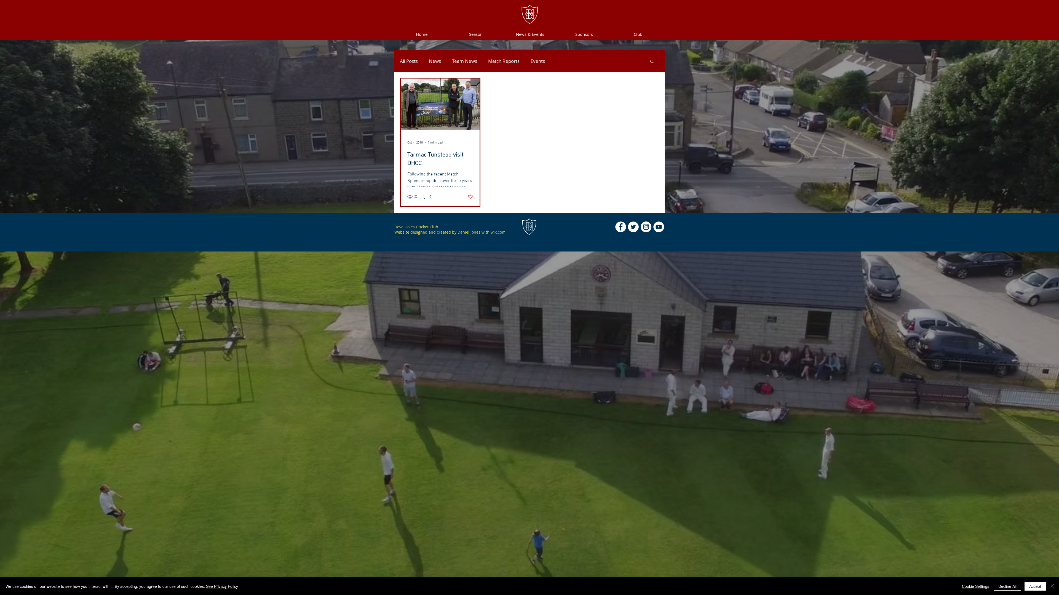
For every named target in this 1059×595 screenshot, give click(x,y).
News (435, 61)
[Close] (1052, 586)
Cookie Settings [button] (975, 586)
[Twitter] (633, 226)
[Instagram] (646, 226)
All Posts (409, 61)
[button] (652, 62)
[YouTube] (658, 226)
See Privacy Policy (222, 586)
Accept (1035, 586)
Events (538, 61)
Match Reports (504, 61)
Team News (464, 61)
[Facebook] (620, 226)
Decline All (1007, 586)
